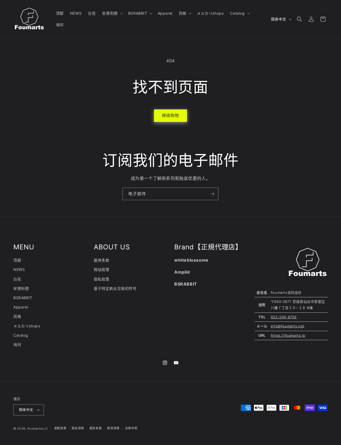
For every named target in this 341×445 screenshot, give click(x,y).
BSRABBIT (23, 297)
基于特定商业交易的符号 (115, 288)
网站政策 (101, 269)
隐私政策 (101, 279)
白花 (17, 279)
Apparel (20, 307)
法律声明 (131, 428)
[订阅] (212, 194)
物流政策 (113, 428)
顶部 (17, 260)
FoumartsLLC (37, 428)
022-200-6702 (284, 317)
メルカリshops (26, 326)
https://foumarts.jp (288, 335)
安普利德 (21, 288)
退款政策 (60, 428)
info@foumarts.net (288, 326)
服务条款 (101, 260)
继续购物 (170, 115)
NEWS (19, 269)
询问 (17, 344)
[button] (112, 13)
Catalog (20, 335)
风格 (17, 316)
